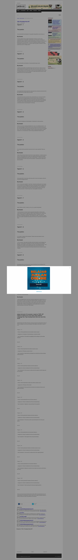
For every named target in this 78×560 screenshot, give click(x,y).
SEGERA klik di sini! (39, 291)
